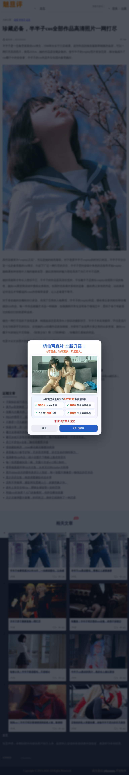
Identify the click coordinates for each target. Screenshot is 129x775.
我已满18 (78, 428)
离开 (44, 428)
